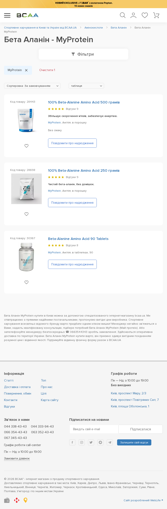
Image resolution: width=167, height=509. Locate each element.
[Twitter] (91, 442)
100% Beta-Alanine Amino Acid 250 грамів (84, 170)
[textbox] (32, 86)
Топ (43, 380)
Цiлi (43, 393)
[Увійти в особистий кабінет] (133, 15)
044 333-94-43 (42, 426)
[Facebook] (72, 442)
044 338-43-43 (15, 426)
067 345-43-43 (15, 438)
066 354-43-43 (15, 432)
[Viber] (100, 442)
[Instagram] (82, 442)
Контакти (10, 400)
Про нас (47, 387)
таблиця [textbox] (76, 86)
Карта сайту (49, 400)
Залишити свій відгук (134, 442)
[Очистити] (26, 70)
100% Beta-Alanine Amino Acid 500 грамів (84, 102)
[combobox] (32, 86)
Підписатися (140, 429)
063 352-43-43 (42, 432)
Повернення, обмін (17, 393)
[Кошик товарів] (156, 15)
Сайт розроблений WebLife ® (143, 500)
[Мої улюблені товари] (144, 15)
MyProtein (54, 122)
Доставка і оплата (17, 387)
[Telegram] (110, 442)
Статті (8, 380)
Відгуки (9, 407)
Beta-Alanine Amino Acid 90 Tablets (78, 238)
